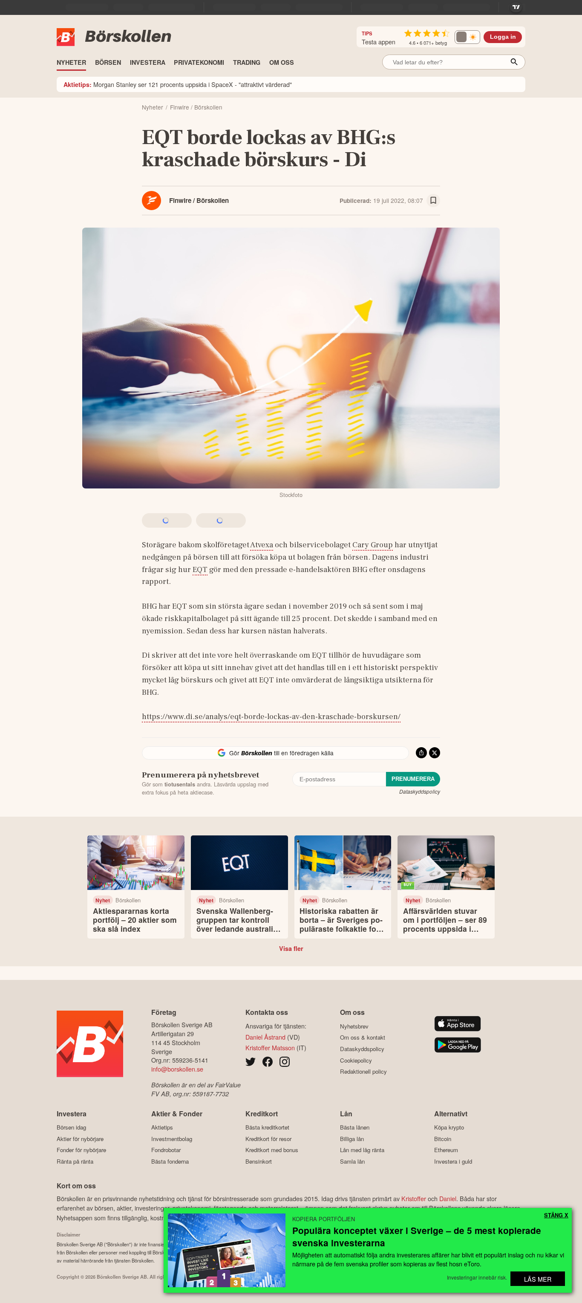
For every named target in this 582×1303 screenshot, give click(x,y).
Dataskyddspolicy (419, 791)
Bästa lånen (354, 1127)
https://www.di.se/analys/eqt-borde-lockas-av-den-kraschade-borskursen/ (271, 716)
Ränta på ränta (75, 1161)
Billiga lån (352, 1139)
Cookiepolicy (356, 1060)
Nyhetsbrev (354, 1026)
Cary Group (372, 545)
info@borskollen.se (177, 1068)
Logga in (503, 37)
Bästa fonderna (170, 1161)
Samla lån (352, 1161)
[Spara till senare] (433, 201)
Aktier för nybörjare (80, 1139)
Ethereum (446, 1150)
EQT (200, 569)
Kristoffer (413, 1198)
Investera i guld (453, 1161)
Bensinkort (258, 1161)
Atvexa (261, 545)
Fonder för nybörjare (81, 1150)
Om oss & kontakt (362, 1037)
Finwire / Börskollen (199, 200)
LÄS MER (537, 1278)
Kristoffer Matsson (270, 1047)
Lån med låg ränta (362, 1150)
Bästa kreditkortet (267, 1127)
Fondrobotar (166, 1150)
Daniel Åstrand (265, 1036)
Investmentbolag (171, 1139)
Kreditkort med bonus (271, 1150)
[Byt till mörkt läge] (467, 37)
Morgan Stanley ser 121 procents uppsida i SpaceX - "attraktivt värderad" (177, 84)
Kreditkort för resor (268, 1139)
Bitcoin (442, 1139)
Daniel (447, 1198)
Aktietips (162, 1127)
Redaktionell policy (363, 1071)
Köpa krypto (449, 1127)
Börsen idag (71, 1127)
